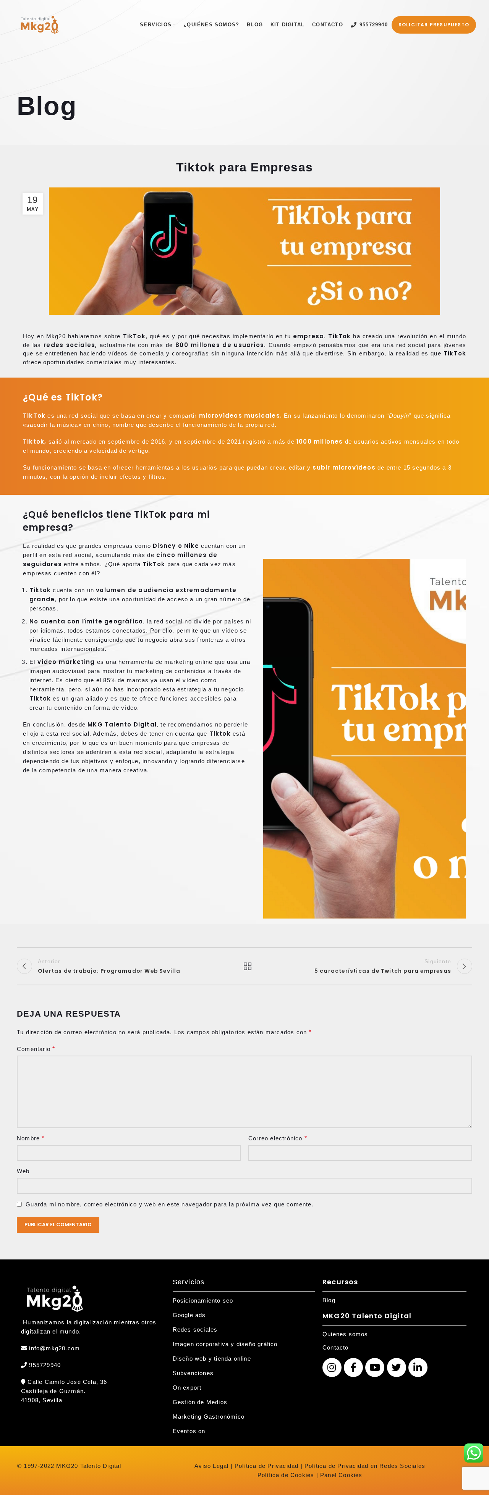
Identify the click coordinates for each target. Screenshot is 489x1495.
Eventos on (189, 1431)
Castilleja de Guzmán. (53, 1391)
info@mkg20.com (54, 1348)
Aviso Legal (211, 1466)
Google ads (189, 1315)
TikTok (134, 336)
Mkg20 (56, 336)
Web (23, 1171)
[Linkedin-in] (417, 1367)
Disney (164, 546)
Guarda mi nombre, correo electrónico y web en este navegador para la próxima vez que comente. (170, 1204)
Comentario (36, 1049)
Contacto (335, 1347)
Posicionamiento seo (203, 1300)
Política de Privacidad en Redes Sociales (364, 1466)
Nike (191, 546)
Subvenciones (193, 1373)
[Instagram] (332, 1367)
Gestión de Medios (200, 1402)
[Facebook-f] (353, 1367)
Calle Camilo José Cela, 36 (66, 1382)
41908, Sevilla (41, 1400)
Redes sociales (195, 1329)
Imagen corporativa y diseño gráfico (225, 1344)
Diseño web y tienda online (212, 1358)
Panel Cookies (341, 1475)
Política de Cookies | (287, 1475)
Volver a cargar (244, 966)
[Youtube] (374, 1367)
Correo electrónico (277, 1138)
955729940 (44, 1365)
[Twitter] (396, 1367)
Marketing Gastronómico (208, 1416)
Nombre (31, 1138)
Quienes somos (345, 1334)
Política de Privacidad (266, 1466)
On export (187, 1387)
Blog (328, 1300)
